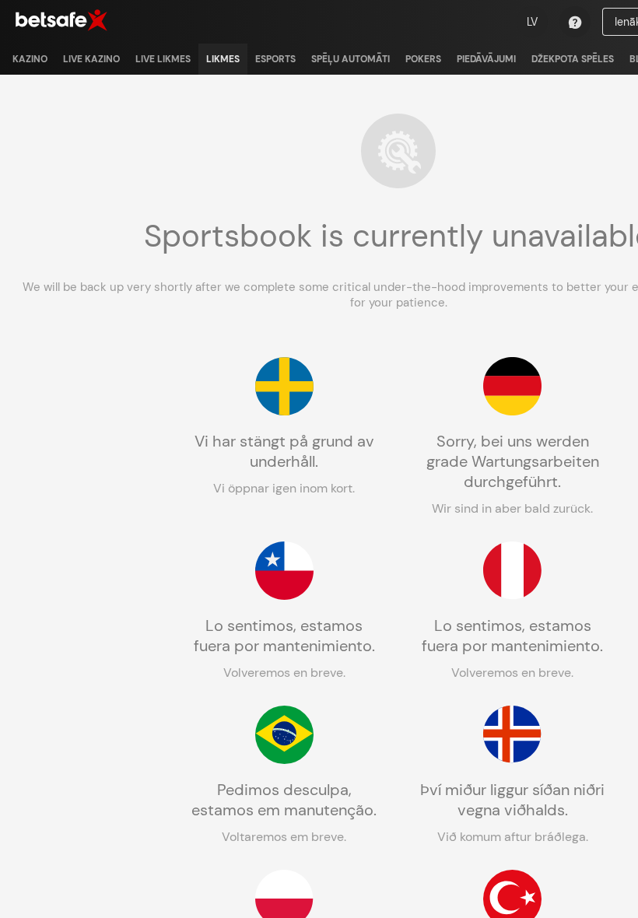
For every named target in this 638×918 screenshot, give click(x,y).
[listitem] (30, 59)
